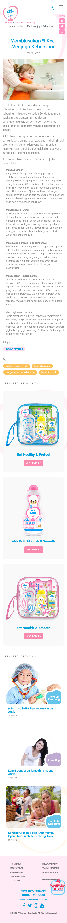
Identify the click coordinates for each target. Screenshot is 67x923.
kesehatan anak (48, 372)
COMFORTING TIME (17, 877)
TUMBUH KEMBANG (50, 868)
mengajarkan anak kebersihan (20, 372)
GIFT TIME (17, 881)
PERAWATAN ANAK (50, 864)
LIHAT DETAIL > (33, 463)
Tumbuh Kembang (25, 23)
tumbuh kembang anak (16, 366)
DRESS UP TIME (16, 868)
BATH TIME (16, 864)
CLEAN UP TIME (16, 872)
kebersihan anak (42, 366)
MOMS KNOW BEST (50, 872)
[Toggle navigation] (61, 7)
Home (8, 23)
